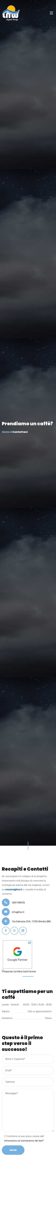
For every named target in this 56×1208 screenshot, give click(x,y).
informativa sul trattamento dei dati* (24, 1141)
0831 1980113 (18, 903)
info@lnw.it (18, 912)
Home (6, 432)
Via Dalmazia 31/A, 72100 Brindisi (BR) (31, 922)
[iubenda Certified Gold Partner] (19, 972)
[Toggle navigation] (51, 13)
